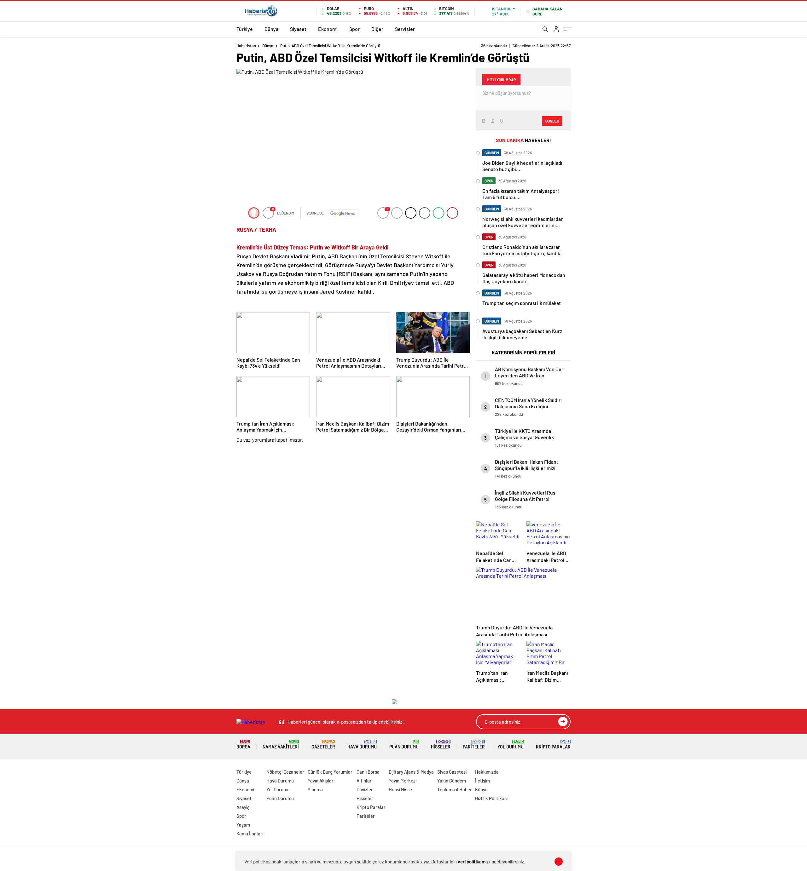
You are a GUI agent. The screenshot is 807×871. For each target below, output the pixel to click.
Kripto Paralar (553, 744)
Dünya (271, 29)
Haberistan (246, 45)
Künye (481, 789)
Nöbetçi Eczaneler (285, 772)
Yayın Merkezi (402, 780)
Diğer (377, 29)
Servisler (405, 29)
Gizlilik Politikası (491, 798)
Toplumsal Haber (454, 789)
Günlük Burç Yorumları (330, 772)
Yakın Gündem (451, 780)
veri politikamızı (474, 861)
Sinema (315, 789)
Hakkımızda (487, 772)
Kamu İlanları (249, 833)
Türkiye (244, 29)
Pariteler (474, 744)
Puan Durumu (404, 744)
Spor (354, 29)
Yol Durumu (510, 744)
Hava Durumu (362, 744)
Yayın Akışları (321, 780)
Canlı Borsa (368, 772)
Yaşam (243, 825)
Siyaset (298, 29)
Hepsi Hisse (400, 789)
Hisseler (440, 744)
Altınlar (364, 780)
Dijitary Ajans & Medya (411, 772)
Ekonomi (328, 29)
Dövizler (365, 789)
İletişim (482, 780)
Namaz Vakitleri (281, 744)
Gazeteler (323, 744)
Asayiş (242, 807)
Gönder (552, 121)
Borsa (243, 744)
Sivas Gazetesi (452, 772)
